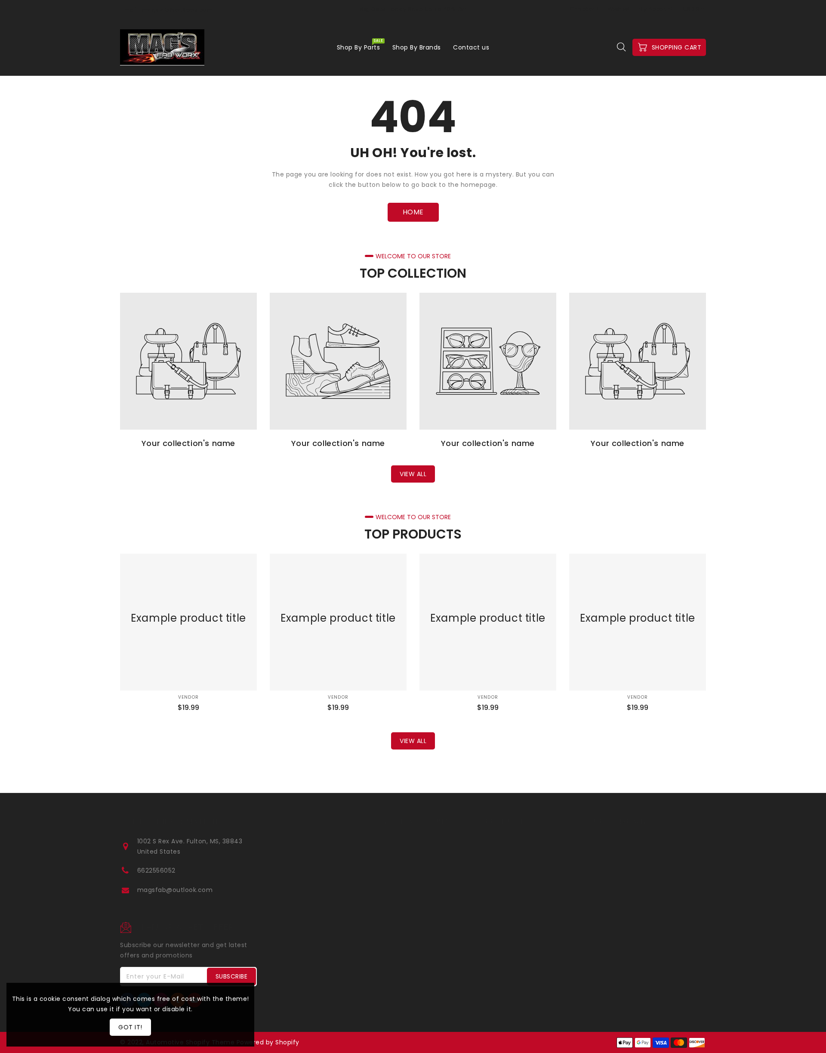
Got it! (130, 1027)
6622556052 (156, 870)
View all (413, 474)
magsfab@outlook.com (175, 890)
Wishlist (618, 9)
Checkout (584, 9)
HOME (413, 212)
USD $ (691, 9)
